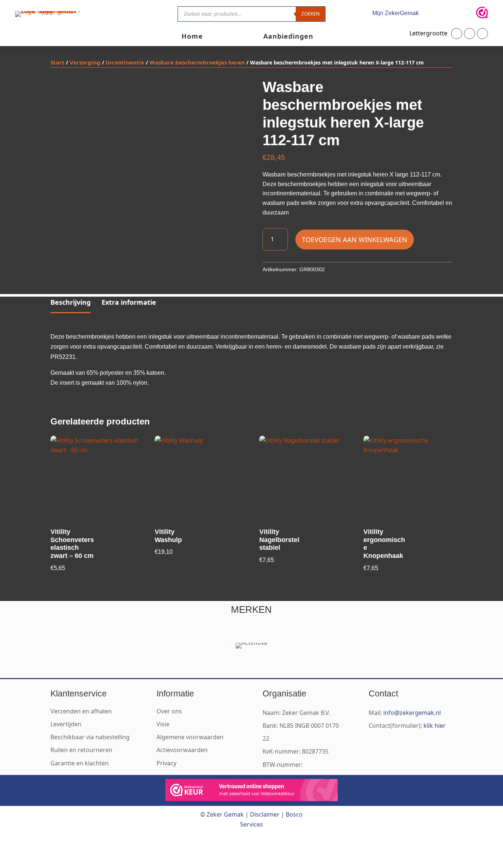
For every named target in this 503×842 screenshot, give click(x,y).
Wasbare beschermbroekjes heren (197, 62)
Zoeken (310, 13)
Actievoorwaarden (182, 750)
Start (57, 62)
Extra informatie (129, 302)
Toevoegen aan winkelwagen (354, 239)
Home (192, 37)
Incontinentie (125, 62)
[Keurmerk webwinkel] (482, 14)
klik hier (434, 726)
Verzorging (85, 62)
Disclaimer (264, 814)
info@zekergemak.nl (412, 713)
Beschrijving (70, 302)
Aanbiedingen (288, 37)
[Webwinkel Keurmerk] (251, 791)
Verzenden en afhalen (81, 711)
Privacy (166, 763)
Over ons (169, 711)
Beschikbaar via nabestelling (90, 737)
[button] (456, 33)
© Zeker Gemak (222, 814)
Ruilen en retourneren (81, 750)
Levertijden (65, 724)
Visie (162, 724)
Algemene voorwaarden (190, 737)
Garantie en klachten (79, 763)
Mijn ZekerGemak (395, 13)
